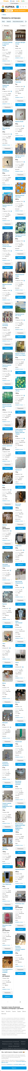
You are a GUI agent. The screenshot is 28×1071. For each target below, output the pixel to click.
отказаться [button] (9, 1064)
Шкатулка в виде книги (6, 926)
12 (15, 447)
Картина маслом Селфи (19, 275)
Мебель (4, 14)
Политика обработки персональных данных (14, 1048)
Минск (24, 1011)
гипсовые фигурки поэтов (20, 43)
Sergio (16, 595)
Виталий (17, 169)
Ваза (3, 485)
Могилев (3, 1013)
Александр (17, 636)
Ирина (3, 899)
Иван (3, 821)
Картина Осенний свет (7, 285)
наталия (17, 559)
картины (4, 525)
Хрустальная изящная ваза (19, 582)
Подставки (18, 82)
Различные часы (19, 903)
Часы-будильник (6, 884)
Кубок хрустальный (18, 622)
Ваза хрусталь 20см (6, 128)
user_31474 (4, 59)
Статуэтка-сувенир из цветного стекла (7, 44)
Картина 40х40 (19, 121)
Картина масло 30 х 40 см (20, 390)
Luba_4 (16, 481)
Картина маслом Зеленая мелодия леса (7, 406)
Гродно (19, 1011)
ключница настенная (5, 324)
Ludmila (4, 617)
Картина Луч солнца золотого (6, 245)
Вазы (3, 21)
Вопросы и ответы (7, 1044)
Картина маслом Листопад (19, 196)
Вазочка (17, 702)
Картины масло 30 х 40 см (7, 205)
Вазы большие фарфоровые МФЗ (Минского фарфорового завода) (20, 827)
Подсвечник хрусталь (5, 86)
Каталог (23, 1044)
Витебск (8, 1011)
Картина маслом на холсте (6, 365)
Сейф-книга (18, 545)
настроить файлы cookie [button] (19, 1064)
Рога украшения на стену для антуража (7, 971)
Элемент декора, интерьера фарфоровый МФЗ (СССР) (7, 806)
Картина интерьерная (5, 170)
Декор (4, 683)
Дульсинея (17, 56)
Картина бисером (20, 869)
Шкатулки (5, 722)
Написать (7, 68)
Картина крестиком (5, 848)
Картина (4, 604)
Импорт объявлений (20, 10)
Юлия (3, 861)
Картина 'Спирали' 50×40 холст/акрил (20, 354)
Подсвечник (18, 741)
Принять (14, 1068)
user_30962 (4, 498)
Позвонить (8, 64)
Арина (16, 367)
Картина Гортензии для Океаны (20, 235)
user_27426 (4, 459)
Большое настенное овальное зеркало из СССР (20, 948)
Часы (3, 643)
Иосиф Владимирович (7, 339)
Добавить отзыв (6, 60)
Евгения (4, 578)
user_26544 (4, 101)
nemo (16, 920)
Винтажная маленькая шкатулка (18, 783)
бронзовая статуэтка (18, 504)
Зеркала (9, 21)
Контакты (17, 1044)
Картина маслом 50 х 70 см (19, 314)
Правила (23, 1041)
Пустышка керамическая (6, 565)
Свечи (17, 662)
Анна (16, 95)
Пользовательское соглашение (10, 1041)
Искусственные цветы (18, 21)
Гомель (14, 1011)
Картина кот (18, 469)
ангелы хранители (7, 445)
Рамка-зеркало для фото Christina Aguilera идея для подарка (20, 432)
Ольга (16, 133)
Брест (3, 1011)
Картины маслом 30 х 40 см (19, 156)
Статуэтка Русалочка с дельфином (5, 764)
